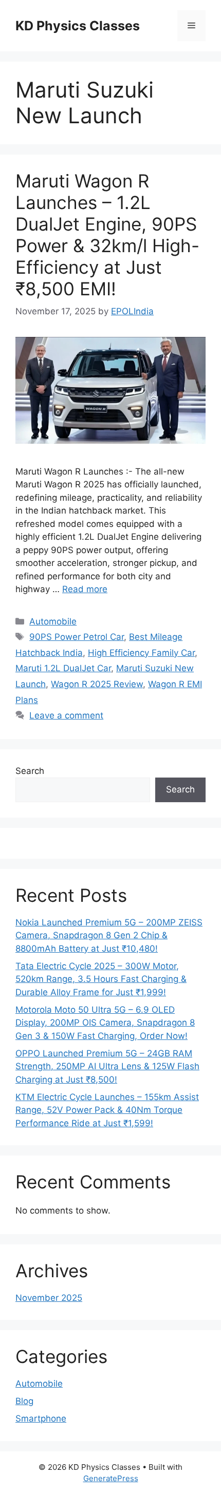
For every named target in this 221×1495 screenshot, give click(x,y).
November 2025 (48, 1298)
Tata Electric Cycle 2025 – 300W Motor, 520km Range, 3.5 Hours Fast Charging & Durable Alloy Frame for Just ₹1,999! (101, 979)
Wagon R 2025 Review (97, 684)
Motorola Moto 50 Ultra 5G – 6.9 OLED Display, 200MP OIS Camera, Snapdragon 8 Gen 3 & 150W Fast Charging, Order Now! (105, 1023)
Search (29, 771)
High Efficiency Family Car (141, 653)
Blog (24, 1401)
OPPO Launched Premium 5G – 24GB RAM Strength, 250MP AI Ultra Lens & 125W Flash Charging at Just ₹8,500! (107, 1066)
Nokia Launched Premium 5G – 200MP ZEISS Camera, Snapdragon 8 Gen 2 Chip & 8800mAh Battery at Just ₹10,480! (108, 935)
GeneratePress (110, 1478)
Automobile (53, 621)
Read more (84, 589)
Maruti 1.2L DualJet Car (63, 668)
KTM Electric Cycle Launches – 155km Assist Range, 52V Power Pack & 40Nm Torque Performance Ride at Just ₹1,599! (107, 1110)
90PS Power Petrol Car (76, 637)
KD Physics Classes (77, 25)
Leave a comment (66, 715)
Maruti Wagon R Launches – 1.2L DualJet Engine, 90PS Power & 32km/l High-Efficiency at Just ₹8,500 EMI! (107, 234)
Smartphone (40, 1418)
